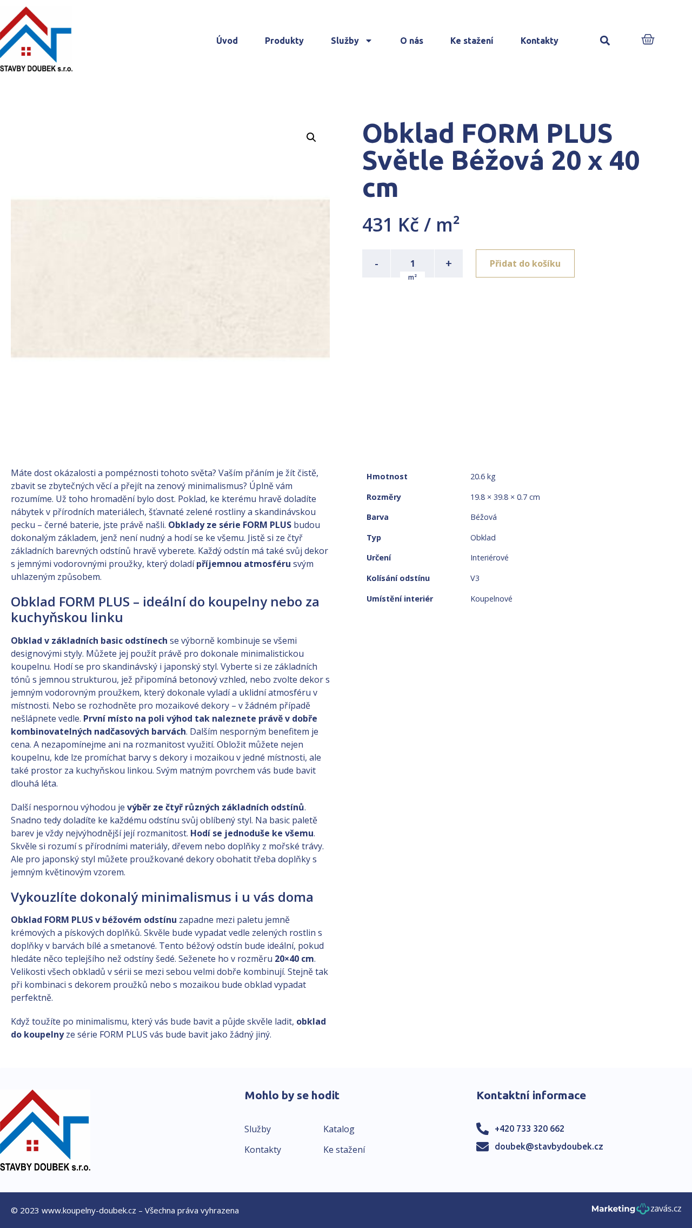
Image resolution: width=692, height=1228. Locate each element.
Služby (345, 40)
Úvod (227, 40)
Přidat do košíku (525, 263)
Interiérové (489, 557)
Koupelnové (491, 598)
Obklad (483, 537)
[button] (605, 41)
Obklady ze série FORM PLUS (229, 525)
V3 (475, 578)
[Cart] (648, 40)
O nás (411, 40)
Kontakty (539, 40)
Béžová (483, 517)
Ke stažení (472, 40)
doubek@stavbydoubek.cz (549, 1146)
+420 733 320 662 (529, 1128)
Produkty (284, 40)
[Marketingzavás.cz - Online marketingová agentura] (636, 1212)
